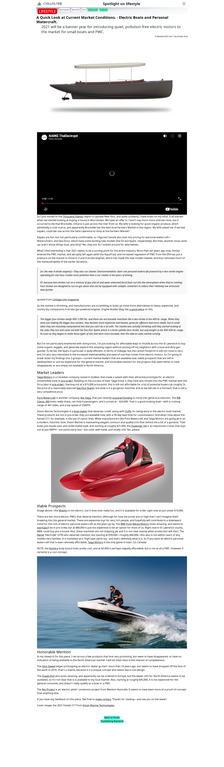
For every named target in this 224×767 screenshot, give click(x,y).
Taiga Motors (44, 377)
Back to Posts (112, 717)
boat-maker (80, 411)
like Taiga (85, 398)
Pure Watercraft (46, 398)
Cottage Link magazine (65, 299)
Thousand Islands (73, 216)
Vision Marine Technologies (98, 705)
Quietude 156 (139, 426)
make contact (103, 699)
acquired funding (122, 398)
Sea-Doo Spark (85, 388)
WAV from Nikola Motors (135, 524)
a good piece (136, 309)
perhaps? (43, 527)
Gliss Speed (48, 666)
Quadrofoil (48, 676)
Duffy (128, 411)
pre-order (66, 380)
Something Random (112, 721)
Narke (40, 535)
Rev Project (48, 689)
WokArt (63, 510)
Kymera (53, 548)
